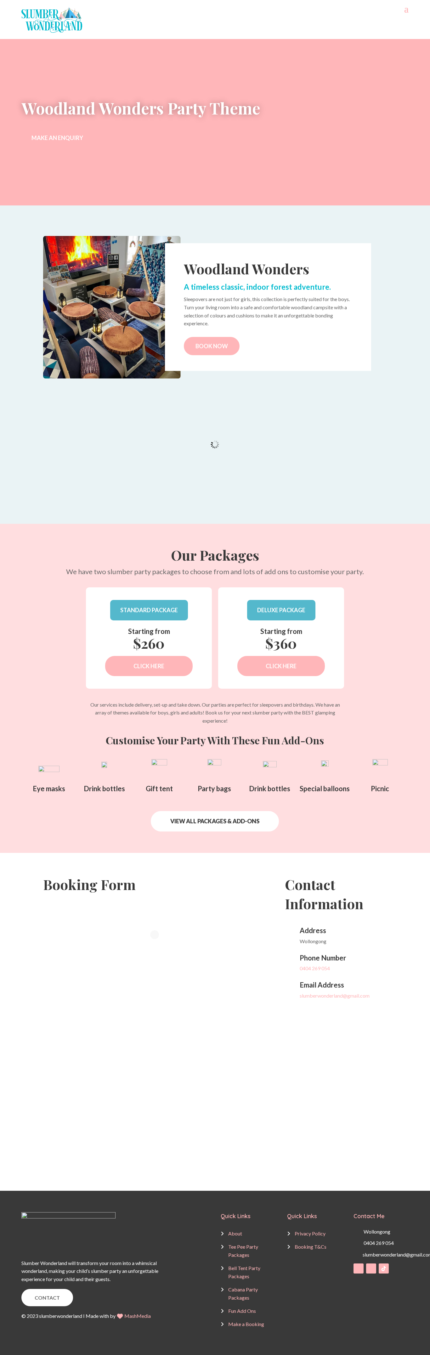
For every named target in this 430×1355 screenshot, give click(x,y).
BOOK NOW (211, 346)
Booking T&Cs (310, 1247)
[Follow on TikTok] (384, 1268)
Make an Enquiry (57, 137)
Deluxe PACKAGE (281, 610)
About (235, 1233)
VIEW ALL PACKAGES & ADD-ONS (214, 821)
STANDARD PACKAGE (149, 610)
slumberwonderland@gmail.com (335, 996)
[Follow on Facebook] (359, 1268)
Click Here (148, 666)
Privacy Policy (310, 1233)
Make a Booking (246, 1324)
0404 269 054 (315, 968)
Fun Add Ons (242, 1311)
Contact (47, 1298)
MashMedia (137, 1316)
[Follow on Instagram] (371, 1268)
